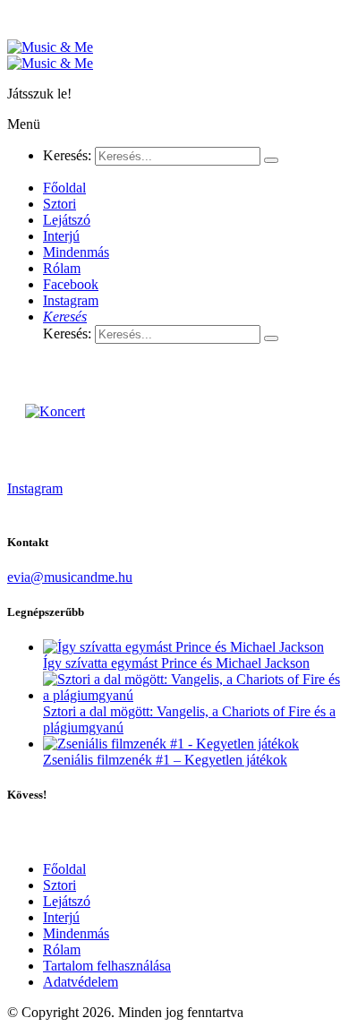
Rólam (62, 949)
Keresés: (67, 155)
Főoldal (64, 869)
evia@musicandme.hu (69, 577)
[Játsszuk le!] (50, 47)
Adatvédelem (80, 981)
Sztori (59, 885)
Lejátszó (66, 901)
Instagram (35, 488)
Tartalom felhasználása (107, 965)
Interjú (61, 917)
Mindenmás (76, 933)
